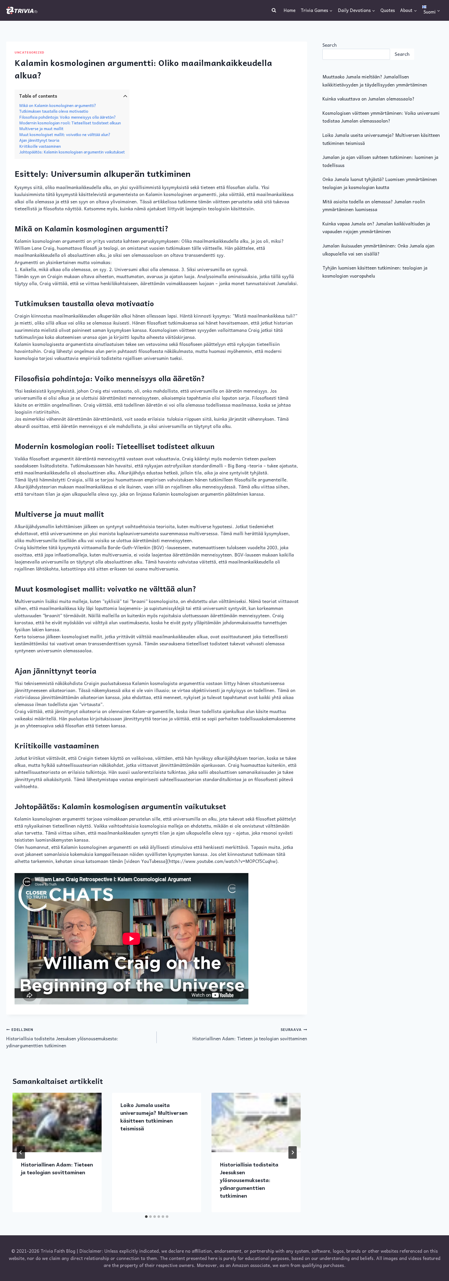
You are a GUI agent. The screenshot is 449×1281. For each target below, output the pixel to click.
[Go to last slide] (21, 1152)
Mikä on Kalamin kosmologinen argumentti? (57, 105)
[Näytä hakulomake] (274, 10)
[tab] (146, 1216)
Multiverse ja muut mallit (41, 128)
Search (329, 45)
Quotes (387, 10)
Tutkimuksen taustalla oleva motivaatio (53, 111)
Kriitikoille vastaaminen (40, 146)
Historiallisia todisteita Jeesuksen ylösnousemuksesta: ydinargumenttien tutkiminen (62, 1038)
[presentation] (57, 1122)
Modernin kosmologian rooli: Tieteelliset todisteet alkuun (70, 122)
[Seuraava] (292, 1152)
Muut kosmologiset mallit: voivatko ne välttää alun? (64, 134)
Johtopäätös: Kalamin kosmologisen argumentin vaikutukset (72, 152)
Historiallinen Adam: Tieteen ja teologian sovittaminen (250, 1034)
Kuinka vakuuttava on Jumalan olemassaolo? (368, 98)
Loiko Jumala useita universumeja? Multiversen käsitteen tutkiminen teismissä (154, 1116)
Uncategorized (29, 52)
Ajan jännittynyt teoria (39, 140)
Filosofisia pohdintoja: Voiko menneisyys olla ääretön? (67, 117)
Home (289, 10)
